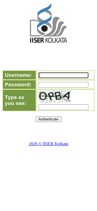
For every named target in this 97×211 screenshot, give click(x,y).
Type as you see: (15, 100)
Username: (18, 75)
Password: (18, 84)
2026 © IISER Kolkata (48, 143)
